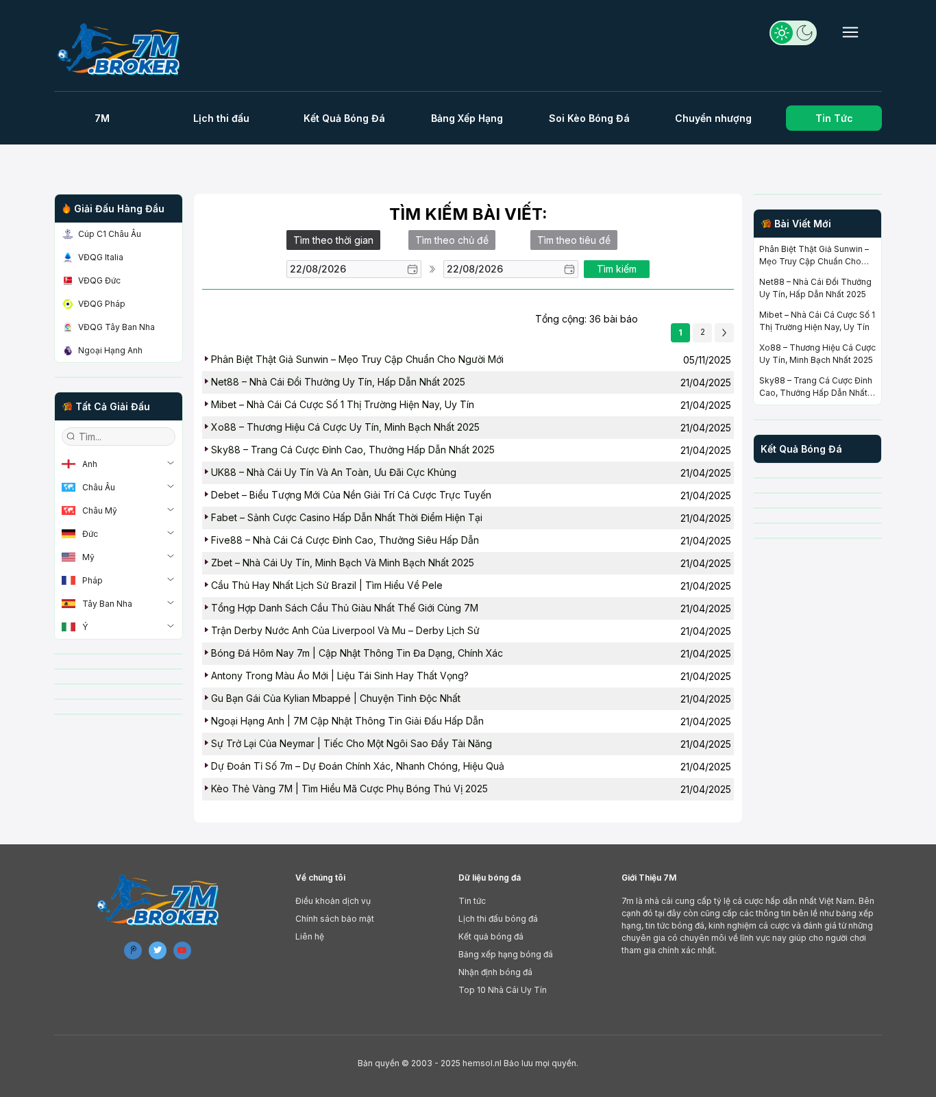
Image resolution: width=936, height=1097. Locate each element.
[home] (124, 49)
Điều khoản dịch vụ (333, 901)
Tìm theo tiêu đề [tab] (574, 240)
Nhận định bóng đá (495, 972)
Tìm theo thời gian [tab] (333, 240)
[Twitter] (158, 950)
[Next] (724, 332)
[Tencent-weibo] (133, 950)
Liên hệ (309, 936)
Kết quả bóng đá (491, 936)
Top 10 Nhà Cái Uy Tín (502, 990)
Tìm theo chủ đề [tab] (452, 240)
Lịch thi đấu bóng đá (498, 918)
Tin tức (472, 901)
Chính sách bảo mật (334, 918)
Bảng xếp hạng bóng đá (505, 954)
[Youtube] (182, 950)
